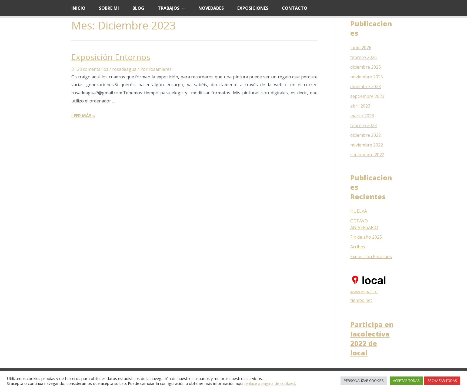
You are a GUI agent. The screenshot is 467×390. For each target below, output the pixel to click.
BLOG (138, 8)
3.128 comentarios (89, 69)
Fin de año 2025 (366, 237)
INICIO (78, 8)
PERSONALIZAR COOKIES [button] (364, 380)
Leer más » (83, 116)
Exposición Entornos (110, 56)
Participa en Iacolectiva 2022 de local (371, 338)
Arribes (357, 247)
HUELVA (358, 211)
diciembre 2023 (365, 86)
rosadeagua (124, 69)
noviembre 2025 (366, 77)
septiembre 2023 (367, 96)
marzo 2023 (362, 116)
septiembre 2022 (367, 155)
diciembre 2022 (365, 135)
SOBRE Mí (109, 8)
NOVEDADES (211, 8)
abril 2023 (360, 106)
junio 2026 (360, 48)
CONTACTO (294, 8)
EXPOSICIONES (252, 8)
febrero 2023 (363, 125)
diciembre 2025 (365, 67)
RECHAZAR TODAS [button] (442, 380)
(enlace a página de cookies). (270, 383)
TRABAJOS (168, 8)
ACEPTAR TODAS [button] (406, 380)
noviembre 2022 (366, 145)
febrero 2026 (363, 57)
